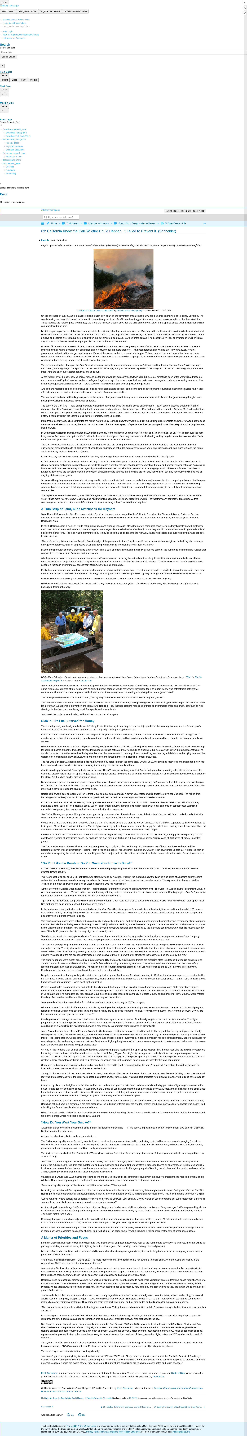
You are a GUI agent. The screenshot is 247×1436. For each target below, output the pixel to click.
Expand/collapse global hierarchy (44, 223)
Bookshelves (72, 223)
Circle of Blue (178, 1373)
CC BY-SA (133, 1398)
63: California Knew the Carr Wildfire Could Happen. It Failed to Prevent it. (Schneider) (77, 1398)
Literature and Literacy (98, 223)
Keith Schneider (49, 1373)
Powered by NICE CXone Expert (82, 1426)
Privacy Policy (92, 1432)
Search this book (7, 48)
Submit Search (8, 57)
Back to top (46, 1407)
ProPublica (158, 1376)
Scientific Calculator (15, 150)
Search (45, 217)
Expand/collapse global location (204, 223)
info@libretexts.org (181, 1432)
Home (54, 223)
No (83, 1415)
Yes (72, 1415)
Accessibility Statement (129, 1432)
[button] (10, 170)
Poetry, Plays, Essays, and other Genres (137, 223)
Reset (4, 75)
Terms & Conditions (109, 1432)
